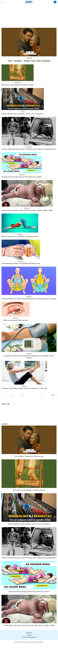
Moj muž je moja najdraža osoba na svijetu (18, 85)
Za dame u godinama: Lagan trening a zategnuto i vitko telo (24, 388)
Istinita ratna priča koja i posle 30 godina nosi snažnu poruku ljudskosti (29, 149)
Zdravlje (21, 174)
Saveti (23, 111)
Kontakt (29, 633)
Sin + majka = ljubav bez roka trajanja (29, 60)
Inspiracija (29, 58)
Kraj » (53, 395)
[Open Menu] (3, 1)
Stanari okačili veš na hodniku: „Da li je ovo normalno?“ (23, 114)
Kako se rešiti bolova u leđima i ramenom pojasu (20, 236)
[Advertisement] (29, 15)
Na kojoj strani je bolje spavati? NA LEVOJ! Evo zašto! (22, 177)
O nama (29, 635)
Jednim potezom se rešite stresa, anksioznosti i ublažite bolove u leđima (29, 299)
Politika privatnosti (29, 637)
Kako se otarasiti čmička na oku (15, 320)
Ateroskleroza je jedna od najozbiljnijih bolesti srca (21, 263)
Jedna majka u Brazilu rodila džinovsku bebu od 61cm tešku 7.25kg (27, 210)
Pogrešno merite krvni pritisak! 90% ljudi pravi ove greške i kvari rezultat (29, 357)
